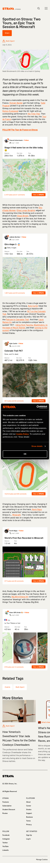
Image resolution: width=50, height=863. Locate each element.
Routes (5, 813)
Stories (28, 809)
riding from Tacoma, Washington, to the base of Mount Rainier (24, 326)
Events (7, 687)
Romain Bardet (16, 103)
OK (25, 454)
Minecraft (16, 515)
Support (29, 813)
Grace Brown (23, 216)
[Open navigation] (46, 8)
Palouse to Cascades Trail (17, 319)
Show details (36, 446)
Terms (28, 821)
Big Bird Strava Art (20, 596)
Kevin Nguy (37, 509)
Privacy (29, 825)
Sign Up (29, 835)
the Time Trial (34, 114)
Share (7, 33)
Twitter (5, 843)
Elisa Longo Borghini (26, 210)
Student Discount (8, 809)
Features (5, 802)
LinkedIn (5, 850)
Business (29, 817)
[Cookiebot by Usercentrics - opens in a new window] (36, 407)
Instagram (6, 839)
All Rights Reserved (9, 791)
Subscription (6, 806)
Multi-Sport (20, 687)
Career (28, 806)
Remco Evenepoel (10, 111)
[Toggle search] (39, 8)
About (28, 802)
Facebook (5, 835)
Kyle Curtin (33, 306)
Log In (28, 839)
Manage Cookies (42, 860)
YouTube (5, 846)
